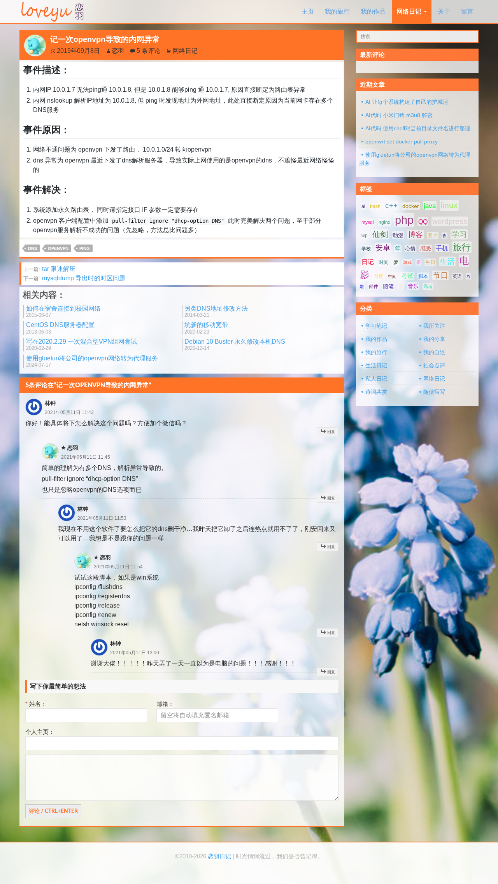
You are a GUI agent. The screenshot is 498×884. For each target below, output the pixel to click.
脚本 (423, 276)
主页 (308, 11)
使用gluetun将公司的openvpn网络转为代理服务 (92, 361)
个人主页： (39, 732)
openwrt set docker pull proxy (401, 141)
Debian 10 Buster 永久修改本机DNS (234, 344)
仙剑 (380, 234)
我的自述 (434, 352)
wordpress (449, 221)
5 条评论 (148, 50)
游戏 (407, 262)
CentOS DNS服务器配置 (60, 327)
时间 (384, 262)
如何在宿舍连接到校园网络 (63, 311)
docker (410, 206)
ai (363, 206)
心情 (410, 249)
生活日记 (376, 365)
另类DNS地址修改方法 (216, 311)
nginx (384, 222)
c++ (391, 205)
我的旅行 (337, 11)
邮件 (373, 286)
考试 (407, 276)
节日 (440, 275)
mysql (367, 222)
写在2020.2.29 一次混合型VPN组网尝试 (81, 344)
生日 (430, 262)
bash (375, 206)
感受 (425, 248)
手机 (442, 248)
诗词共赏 (376, 392)
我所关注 (434, 326)
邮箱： (165, 704)
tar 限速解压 (49, 269)
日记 (367, 262)
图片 (433, 235)
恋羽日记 (219, 856)
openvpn (58, 248)
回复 (331, 432)
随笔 (388, 286)
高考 (428, 286)
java (430, 206)
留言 (467, 11)
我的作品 (373, 11)
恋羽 (118, 50)
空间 (392, 276)
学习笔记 (376, 326)
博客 (415, 235)
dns (32, 248)
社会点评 (434, 365)
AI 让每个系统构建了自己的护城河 (406, 102)
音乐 (413, 286)
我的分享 (434, 339)
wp (364, 235)
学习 (459, 234)
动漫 (398, 235)
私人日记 (376, 379)
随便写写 (434, 392)
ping (84, 248)
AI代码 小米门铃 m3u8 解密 (399, 115)
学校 (366, 249)
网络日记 (408, 11)
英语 (457, 276)
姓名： (36, 704)
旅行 (462, 247)
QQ (423, 221)
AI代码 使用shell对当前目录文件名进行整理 (417, 128)
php (404, 219)
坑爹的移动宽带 (206, 327)
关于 (444, 11)
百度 (378, 276)
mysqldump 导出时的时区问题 (74, 278)
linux (449, 205)
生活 (447, 261)
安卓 (382, 248)
